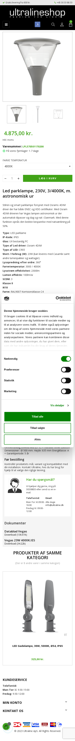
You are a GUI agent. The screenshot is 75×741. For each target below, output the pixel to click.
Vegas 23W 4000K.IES (19, 540)
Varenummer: (12, 146)
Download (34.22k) (15, 543)
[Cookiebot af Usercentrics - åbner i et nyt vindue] (55, 298)
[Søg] (53, 25)
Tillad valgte (37, 427)
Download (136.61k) (15, 534)
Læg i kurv (48, 178)
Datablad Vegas (15, 531)
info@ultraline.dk (55, 505)
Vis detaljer (57, 405)
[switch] (66, 369)
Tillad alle (37, 416)
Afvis (37, 439)
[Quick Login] (62, 24)
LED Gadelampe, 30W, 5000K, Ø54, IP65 (37, 646)
